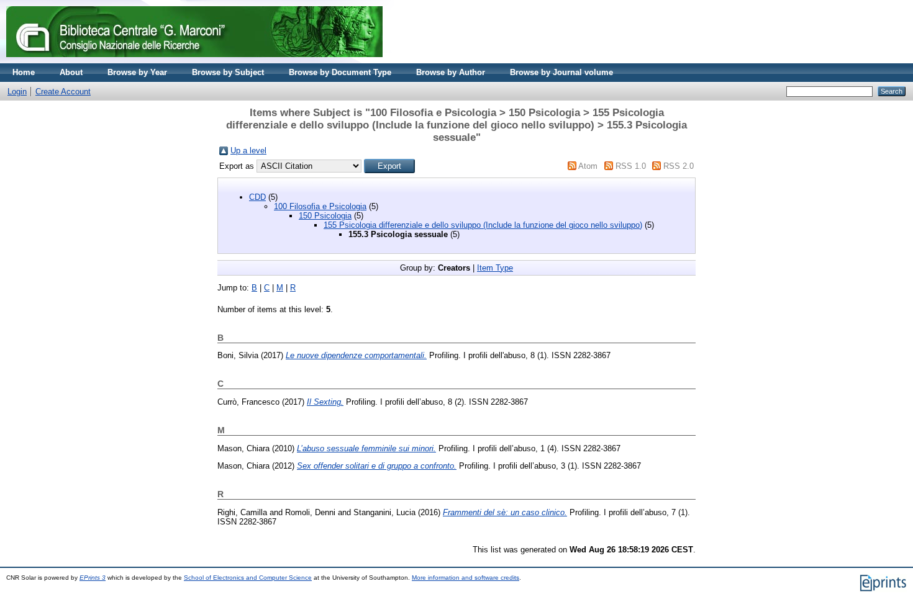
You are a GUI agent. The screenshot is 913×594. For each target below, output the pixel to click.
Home (23, 72)
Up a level (248, 150)
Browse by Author (450, 72)
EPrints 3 (92, 577)
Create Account (63, 91)
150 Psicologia (325, 215)
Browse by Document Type (340, 72)
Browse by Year (137, 72)
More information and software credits (465, 577)
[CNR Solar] (194, 60)
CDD (257, 197)
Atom (587, 166)
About (71, 72)
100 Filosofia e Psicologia (320, 206)
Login (17, 91)
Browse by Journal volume (561, 72)
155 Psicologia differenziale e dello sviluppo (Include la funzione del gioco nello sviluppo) (483, 225)
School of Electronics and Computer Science (248, 577)
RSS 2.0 (678, 166)
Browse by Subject (228, 72)
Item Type (495, 267)
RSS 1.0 (630, 166)
